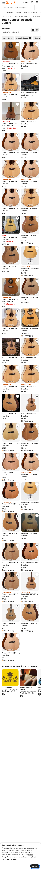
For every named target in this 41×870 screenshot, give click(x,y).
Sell (26, 2)
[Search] (37, 7)
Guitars (18, 12)
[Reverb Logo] (11, 2)
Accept (34, 866)
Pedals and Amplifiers (30, 12)
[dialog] (20, 856)
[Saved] (32, 2)
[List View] (36, 29)
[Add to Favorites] (17, 44)
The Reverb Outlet (8, 12)
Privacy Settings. (11, 859)
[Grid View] (33, 29)
